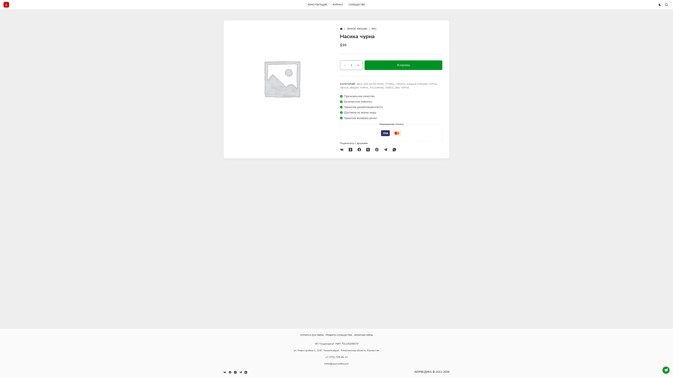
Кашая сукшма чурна (422, 84)
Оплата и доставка (312, 335)
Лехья (344, 87)
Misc (359, 84)
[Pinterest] (377, 149)
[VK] (342, 149)
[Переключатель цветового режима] (659, 4)
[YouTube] (245, 372)
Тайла (389, 87)
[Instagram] (235, 372)
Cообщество (356, 4)
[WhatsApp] (394, 149)
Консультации (317, 4)
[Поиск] (666, 4)
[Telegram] (385, 149)
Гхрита (401, 84)
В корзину (403, 65)
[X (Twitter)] (368, 149)
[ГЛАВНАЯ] (341, 29)
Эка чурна (402, 87)
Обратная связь (363, 335)
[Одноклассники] (350, 149)
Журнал (337, 4)
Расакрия (376, 87)
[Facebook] (359, 149)
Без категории (373, 84)
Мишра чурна (359, 87)
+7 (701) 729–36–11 (336, 357)
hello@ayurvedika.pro (336, 363)
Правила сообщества (338, 335)
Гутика (390, 84)
